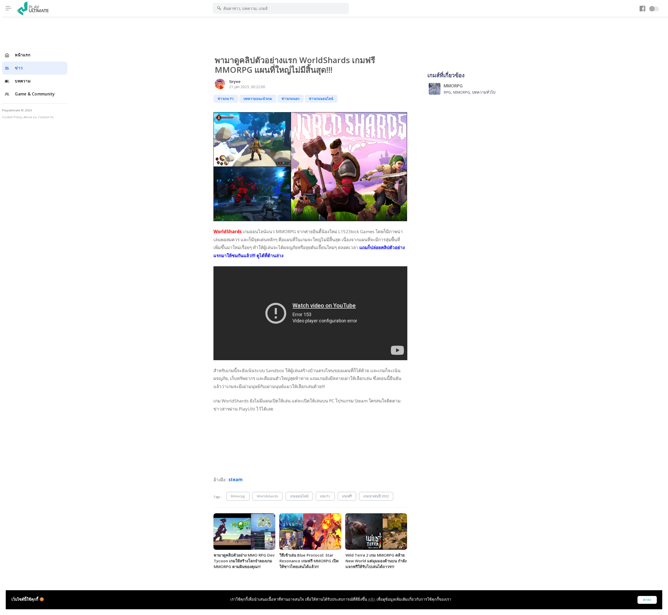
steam (236, 480)
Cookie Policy (12, 117)
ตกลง (647, 600)
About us (29, 117)
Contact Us (46, 117)
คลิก (371, 599)
